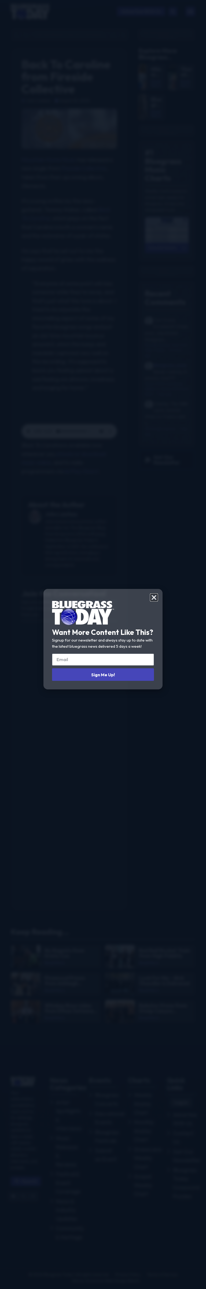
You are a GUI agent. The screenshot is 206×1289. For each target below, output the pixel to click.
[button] (154, 597)
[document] (103, 644)
